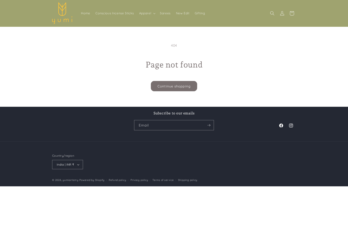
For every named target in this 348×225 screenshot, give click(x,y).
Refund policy (117, 179)
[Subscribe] (209, 125)
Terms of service (163, 179)
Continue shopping (174, 86)
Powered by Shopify (92, 179)
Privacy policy (139, 179)
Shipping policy (188, 179)
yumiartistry (70, 179)
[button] (146, 13)
